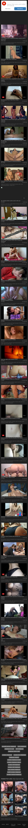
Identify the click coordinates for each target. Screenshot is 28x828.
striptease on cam (9, 748)
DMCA (7, 824)
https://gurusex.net (18, 779)
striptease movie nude (14, 751)
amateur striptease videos (14, 762)
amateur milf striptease (14, 764)
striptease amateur (14, 757)
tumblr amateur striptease (14, 772)
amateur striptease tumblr (14, 759)
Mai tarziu (7, 8)
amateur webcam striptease (14, 774)
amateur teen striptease (20, 755)
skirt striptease (19, 748)
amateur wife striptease (14, 767)
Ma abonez (20, 8)
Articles (3, 824)
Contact (19, 824)
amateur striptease (7, 755)
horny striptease (22, 746)
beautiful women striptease (9, 746)
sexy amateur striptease (14, 769)
